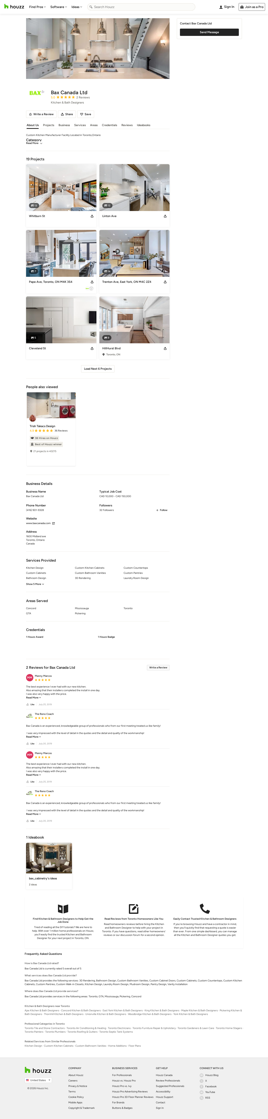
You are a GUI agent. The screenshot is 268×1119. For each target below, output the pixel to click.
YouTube (210, 1092)
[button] (98, 644)
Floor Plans (135, 1045)
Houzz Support (164, 1097)
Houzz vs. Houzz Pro (124, 1080)
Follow (163, 510)
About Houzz (75, 1075)
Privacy (72, 1086)
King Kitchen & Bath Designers (162, 1010)
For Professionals (122, 1075)
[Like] (27, 704)
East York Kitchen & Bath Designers (123, 1010)
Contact (160, 1102)
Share (69, 114)
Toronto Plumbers (55, 1031)
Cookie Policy (76, 1097)
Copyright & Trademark (81, 1108)
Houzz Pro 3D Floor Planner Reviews (133, 1097)
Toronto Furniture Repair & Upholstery (154, 1028)
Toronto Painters (34, 1031)
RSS (207, 1097)
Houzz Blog (211, 1075)
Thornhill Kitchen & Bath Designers (63, 1014)
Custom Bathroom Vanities (90, 1045)
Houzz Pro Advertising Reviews (130, 1091)
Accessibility (163, 1091)
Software (57, 7)
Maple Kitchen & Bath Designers (199, 1010)
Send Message (209, 32)
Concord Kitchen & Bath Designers (81, 1010)
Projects (48, 125)
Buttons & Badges (122, 1108)
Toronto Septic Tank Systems (116, 1031)
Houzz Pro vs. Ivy (121, 1086)
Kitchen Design (33, 1045)
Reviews (127, 125)
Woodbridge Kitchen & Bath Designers (150, 1014)
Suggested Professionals (170, 1086)
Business (64, 125)
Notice (83, 1086)
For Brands (118, 1102)
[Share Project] (92, 216)
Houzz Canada (164, 1075)
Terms (72, 1091)
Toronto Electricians (119, 1028)
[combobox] (141, 7)
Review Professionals (168, 1080)
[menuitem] (37, 7)
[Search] (91, 7)
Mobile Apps (75, 1102)
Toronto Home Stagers (229, 1028)
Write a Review (158, 667)
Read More (32, 143)
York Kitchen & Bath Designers (190, 1014)
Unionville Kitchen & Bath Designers (105, 1014)
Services (80, 125)
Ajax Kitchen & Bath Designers (42, 1010)
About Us (33, 125)
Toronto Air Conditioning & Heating (86, 1028)
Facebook (211, 1086)
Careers (72, 1080)
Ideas (75, 7)
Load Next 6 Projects (98, 368)
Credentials (109, 125)
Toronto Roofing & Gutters (82, 1031)
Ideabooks (143, 125)
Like (32, 704)
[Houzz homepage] (14, 6)
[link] (33, 697)
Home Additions (117, 1045)
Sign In (160, 1108)
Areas (94, 125)
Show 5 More (33, 584)
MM (29, 677)
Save (88, 114)
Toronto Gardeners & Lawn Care (196, 1028)
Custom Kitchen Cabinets (58, 1045)
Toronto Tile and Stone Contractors (45, 1028)
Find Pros (36, 7)
